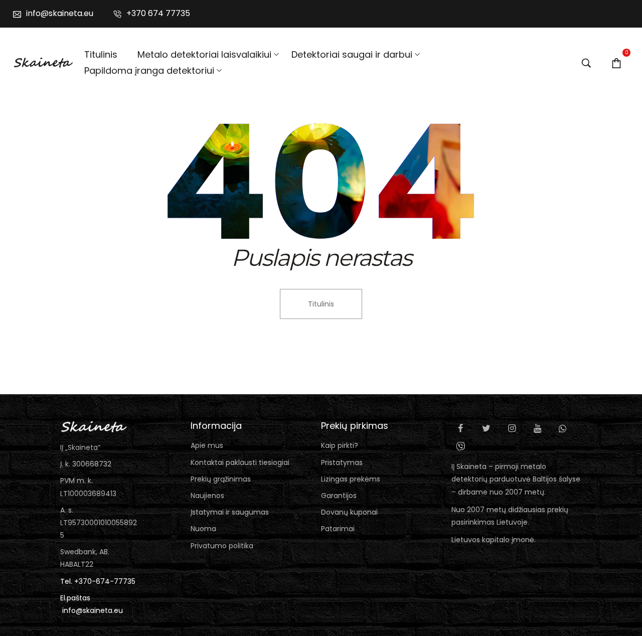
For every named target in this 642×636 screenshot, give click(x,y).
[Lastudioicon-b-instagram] (512, 428)
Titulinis (321, 304)
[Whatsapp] (563, 428)
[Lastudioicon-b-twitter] (486, 428)
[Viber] (460, 446)
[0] (616, 62)
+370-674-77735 (104, 581)
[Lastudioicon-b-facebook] (460, 428)
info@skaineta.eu (92, 610)
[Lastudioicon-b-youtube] (537, 428)
